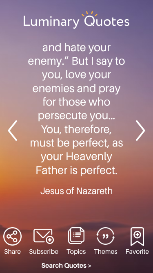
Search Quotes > (66, 265)
